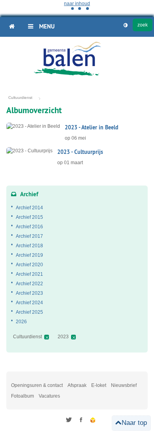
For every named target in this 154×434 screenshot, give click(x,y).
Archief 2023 (29, 293)
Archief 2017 (29, 236)
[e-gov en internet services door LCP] (93, 421)
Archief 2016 (29, 226)
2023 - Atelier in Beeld (91, 127)
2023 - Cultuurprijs (80, 151)
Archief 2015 (29, 217)
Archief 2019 (29, 255)
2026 (21, 321)
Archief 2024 (29, 302)
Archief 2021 (29, 274)
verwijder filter (46, 337)
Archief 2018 (29, 245)
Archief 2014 (29, 207)
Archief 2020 (29, 264)
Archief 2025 (29, 312)
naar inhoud (77, 3)
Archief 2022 (29, 283)
